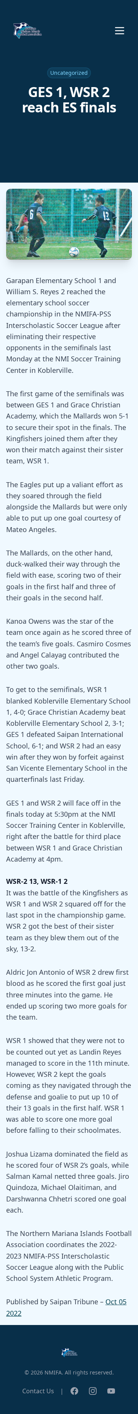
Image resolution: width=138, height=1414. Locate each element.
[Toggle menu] (119, 30)
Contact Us (38, 1391)
